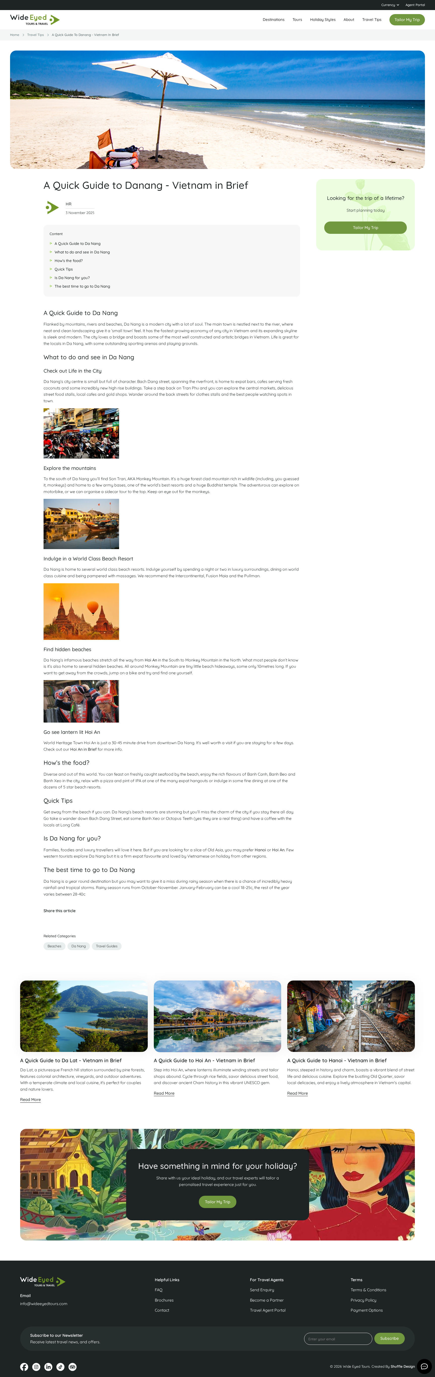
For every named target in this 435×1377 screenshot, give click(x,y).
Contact (162, 1310)
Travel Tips (371, 19)
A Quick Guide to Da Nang (77, 243)
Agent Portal (415, 5)
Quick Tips (64, 269)
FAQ (158, 1289)
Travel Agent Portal (268, 1310)
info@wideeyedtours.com (43, 1303)
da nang (78, 946)
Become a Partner (267, 1300)
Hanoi (261, 849)
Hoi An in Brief (83, 749)
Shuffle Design (403, 1366)
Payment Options (367, 1310)
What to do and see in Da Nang (82, 252)
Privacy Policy (363, 1300)
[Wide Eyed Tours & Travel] (66, 1281)
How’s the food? (69, 260)
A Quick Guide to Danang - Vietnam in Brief (85, 35)
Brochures (164, 1300)
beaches (54, 946)
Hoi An (151, 659)
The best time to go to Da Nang (82, 286)
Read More (30, 1099)
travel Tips (35, 35)
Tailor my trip (407, 19)
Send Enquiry (262, 1289)
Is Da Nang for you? (72, 277)
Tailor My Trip (365, 227)
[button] (390, 5)
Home (14, 35)
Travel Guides (107, 946)
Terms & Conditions (368, 1289)
